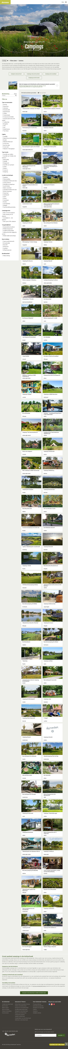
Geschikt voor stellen (8, 154)
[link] (34, 85)
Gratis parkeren (7, 182)
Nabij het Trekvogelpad (8, 148)
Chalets (5, 113)
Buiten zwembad (7, 187)
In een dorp (6, 143)
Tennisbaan (6, 200)
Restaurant (5, 246)
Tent (4, 125)
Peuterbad (5, 193)
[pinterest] (54, 1004)
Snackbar (5, 248)
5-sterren (5, 170)
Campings (21, 60)
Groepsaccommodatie (8, 116)
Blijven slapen (13, 60)
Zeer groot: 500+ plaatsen (9, 221)
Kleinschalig (6, 159)
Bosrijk (5, 140)
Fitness (5, 198)
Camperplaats (6, 115)
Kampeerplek (6, 109)
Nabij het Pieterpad (7, 141)
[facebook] (49, 1004)
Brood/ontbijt (6, 243)
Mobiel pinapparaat (8, 228)
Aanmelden (60, 1035)
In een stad (5, 147)
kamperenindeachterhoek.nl (39, 986)
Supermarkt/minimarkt (8, 241)
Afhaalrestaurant (7, 250)
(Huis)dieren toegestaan (9, 184)
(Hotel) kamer (6, 129)
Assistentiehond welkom (9, 227)
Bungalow (5, 123)
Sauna (4, 196)
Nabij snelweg (6, 255)
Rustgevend (6, 163)
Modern (5, 168)
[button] (66, 2)
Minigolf (5, 205)
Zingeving (5, 171)
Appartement (6, 111)
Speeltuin (5, 177)
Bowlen (5, 201)
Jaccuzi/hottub (6, 203)
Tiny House (5, 130)
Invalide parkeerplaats (8, 230)
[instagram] (52, 1004)
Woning (5, 104)
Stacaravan (5, 106)
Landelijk (5, 136)
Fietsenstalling (6, 179)
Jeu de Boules (6, 186)
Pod (4, 127)
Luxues (5, 166)
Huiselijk (5, 161)
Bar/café (5, 244)
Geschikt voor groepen (8, 164)
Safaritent (5, 108)
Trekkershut (6, 122)
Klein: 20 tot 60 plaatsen (9, 212)
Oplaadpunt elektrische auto (10, 189)
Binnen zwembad (7, 191)
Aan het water (6, 145)
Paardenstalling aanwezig (9, 207)
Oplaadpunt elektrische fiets (10, 180)
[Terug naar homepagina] (8, 60)
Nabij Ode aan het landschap (10, 138)
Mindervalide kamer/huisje (9, 235)
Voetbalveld (6, 194)
